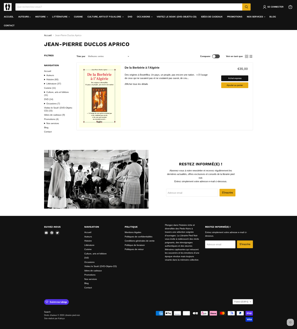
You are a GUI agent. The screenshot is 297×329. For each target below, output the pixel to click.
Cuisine (78, 16)
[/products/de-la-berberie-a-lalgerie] (100, 96)
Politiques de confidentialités (138, 236)
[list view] (251, 56)
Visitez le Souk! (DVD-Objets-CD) (176, 16)
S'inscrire (227, 192)
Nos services (255, 16)
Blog (272, 16)
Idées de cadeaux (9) (54, 115)
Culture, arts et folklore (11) (56, 93)
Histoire (40, 16)
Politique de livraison (135, 245)
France (241, 302)
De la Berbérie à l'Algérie (142, 67)
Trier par (81, 56)
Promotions (234, 16)
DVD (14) (48, 99)
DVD (130, 16)
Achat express (234, 78)
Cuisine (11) (50, 88)
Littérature (60, 16)
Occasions (144, 16)
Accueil (9, 16)
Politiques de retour (134, 249)
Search (47, 312)
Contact (9, 25)
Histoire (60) (52, 79)
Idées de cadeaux (211, 16)
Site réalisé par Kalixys (54, 318)
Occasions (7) (53, 103)
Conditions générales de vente (140, 241)
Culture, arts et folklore (104, 16)
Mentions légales (133, 232)
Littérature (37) (53, 83)
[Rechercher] (246, 7)
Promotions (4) (51, 119)
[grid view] (246, 56)
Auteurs (23, 16)
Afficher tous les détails (136, 84)
